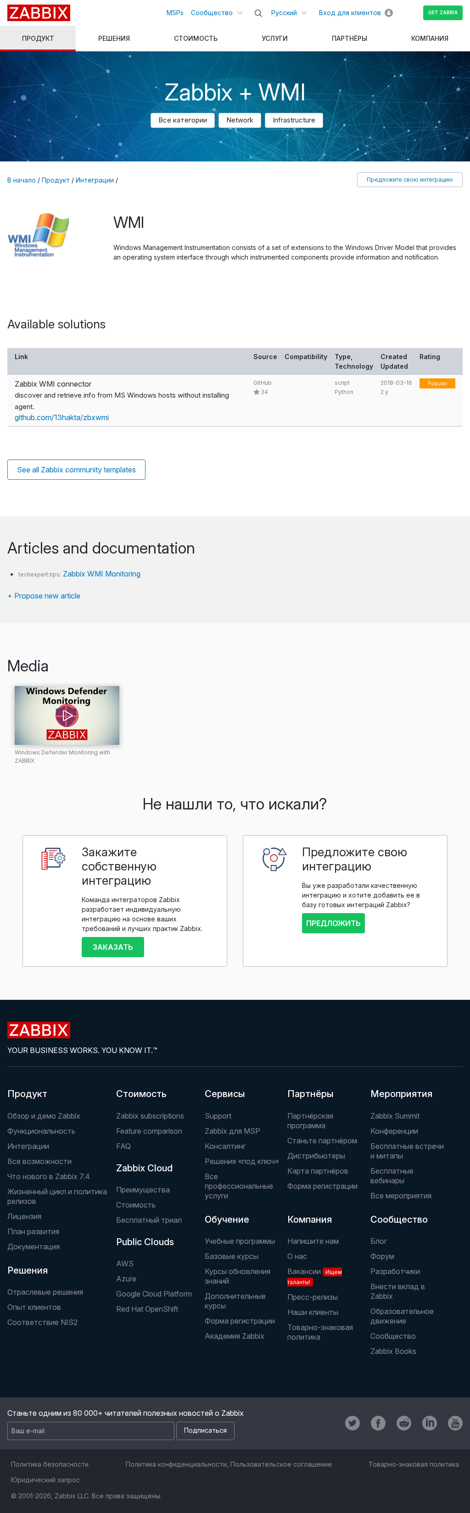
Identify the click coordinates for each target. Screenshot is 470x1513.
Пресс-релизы (312, 1297)
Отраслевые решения (45, 1292)
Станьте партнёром (322, 1140)
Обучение (227, 1219)
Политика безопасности (50, 1464)
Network (239, 120)
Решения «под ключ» (242, 1161)
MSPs (175, 13)
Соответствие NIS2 (42, 1322)
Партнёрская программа (310, 1120)
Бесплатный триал (149, 1220)
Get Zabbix (443, 12)
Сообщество (212, 13)
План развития (33, 1231)
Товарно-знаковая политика (320, 1332)
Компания (309, 1219)
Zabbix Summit (395, 1115)
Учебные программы (240, 1241)
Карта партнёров (317, 1170)
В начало (21, 180)
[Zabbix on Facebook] (378, 1423)
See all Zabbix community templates (76, 469)
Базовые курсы (231, 1256)
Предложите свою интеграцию (410, 179)
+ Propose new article (43, 595)
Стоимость (141, 1093)
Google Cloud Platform (154, 1293)
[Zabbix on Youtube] (455, 1423)
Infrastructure (294, 120)
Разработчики (395, 1271)
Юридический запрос (45, 1480)
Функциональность (41, 1131)
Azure (126, 1278)
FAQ (123, 1146)
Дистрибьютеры (316, 1155)
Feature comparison (149, 1131)
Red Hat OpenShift (147, 1308)
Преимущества (143, 1189)
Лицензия (24, 1216)
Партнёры (310, 1093)
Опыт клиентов (34, 1307)
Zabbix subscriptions (150, 1115)
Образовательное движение (402, 1316)
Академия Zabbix (234, 1336)
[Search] (258, 13)
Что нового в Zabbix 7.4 (48, 1176)
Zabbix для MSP (232, 1131)
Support (218, 1115)
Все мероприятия (400, 1195)
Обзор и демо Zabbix (43, 1115)
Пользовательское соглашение (281, 1464)
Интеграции (95, 180)
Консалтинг (225, 1146)
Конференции (394, 1131)
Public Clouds (145, 1241)
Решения (27, 1270)
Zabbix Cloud (144, 1168)
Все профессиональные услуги (239, 1186)
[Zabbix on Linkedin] (429, 1423)
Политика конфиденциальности (176, 1464)
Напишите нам (313, 1241)
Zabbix (38, 13)
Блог (378, 1241)
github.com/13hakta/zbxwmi (62, 417)
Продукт (56, 180)
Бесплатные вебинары (392, 1175)
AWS (125, 1263)
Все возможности (39, 1161)
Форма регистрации (322, 1186)
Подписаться (205, 1430)
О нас (297, 1256)
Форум (382, 1256)
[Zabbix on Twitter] (352, 1423)
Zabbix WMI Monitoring (101, 573)
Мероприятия (401, 1093)
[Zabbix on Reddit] (404, 1423)
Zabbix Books (393, 1351)
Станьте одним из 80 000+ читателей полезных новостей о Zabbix (125, 1413)
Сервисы (225, 1093)
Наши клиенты (312, 1312)
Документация (33, 1246)
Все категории (182, 120)
